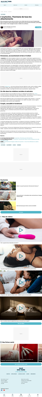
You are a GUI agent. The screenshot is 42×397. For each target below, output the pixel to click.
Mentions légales (4, 380)
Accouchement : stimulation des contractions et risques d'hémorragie (29, 196)
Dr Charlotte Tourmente (10, 26)
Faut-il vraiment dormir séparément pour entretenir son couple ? (15, 321)
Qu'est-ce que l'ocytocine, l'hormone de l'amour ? (28, 186)
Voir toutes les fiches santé (21, 364)
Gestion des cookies (25, 379)
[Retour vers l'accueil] (21, 2)
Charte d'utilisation (4, 382)
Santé (5, 5)
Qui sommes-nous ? (4, 379)
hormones (13, 48)
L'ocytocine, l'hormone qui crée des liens (23, 138)
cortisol (35, 93)
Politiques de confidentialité (26, 380)
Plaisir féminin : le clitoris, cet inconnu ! (26, 360)
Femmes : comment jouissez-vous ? (9, 360)
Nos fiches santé (8, 342)
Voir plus (21, 212)
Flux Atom (23, 383)
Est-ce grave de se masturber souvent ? (9, 242)
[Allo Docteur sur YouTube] (4, 390)
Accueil (2, 11)
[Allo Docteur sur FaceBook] (1, 390)
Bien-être (15, 5)
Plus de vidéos (7, 217)
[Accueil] (21, 370)
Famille (26, 5)
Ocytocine (9, 11)
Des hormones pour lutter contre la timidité (26, 205)
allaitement (7, 86)
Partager (39, 27)
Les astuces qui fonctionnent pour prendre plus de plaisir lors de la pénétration (18, 268)
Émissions (36, 5)
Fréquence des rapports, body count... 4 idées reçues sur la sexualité (16, 295)
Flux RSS (2, 383)
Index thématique (24, 382)
